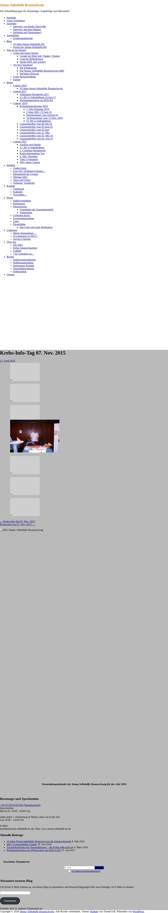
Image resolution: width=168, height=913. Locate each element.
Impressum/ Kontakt (23, 265)
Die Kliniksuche (28, 67)
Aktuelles (11, 23)
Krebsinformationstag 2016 (34, 106)
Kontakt (11, 186)
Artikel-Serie (19, 168)
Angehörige (13, 35)
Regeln (10, 256)
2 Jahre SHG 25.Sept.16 (39, 112)
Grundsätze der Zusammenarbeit (36, 209)
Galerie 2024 (20, 85)
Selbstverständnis (22, 200)
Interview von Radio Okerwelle (29, 26)
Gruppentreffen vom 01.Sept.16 (36, 126)
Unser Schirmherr (16, 20)
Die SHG (18, 245)
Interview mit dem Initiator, (27, 29)
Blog (9, 41)
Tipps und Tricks (22, 180)
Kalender (18, 191)
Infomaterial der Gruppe (25, 174)
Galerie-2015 (20, 141)
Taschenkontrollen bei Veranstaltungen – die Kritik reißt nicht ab (40, 847)
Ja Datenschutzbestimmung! (86, 871)
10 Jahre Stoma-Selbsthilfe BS (29, 44)
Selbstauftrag (20, 271)
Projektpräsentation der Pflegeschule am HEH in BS (34, 850)
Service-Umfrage (22, 239)
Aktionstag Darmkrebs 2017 (34, 94)
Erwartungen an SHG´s (25, 236)
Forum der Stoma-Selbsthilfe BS (30, 47)
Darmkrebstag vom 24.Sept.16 (42, 115)
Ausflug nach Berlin (30, 144)
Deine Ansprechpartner (25, 247)
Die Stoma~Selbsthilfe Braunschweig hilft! (42, 70)
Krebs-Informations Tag (32, 153)
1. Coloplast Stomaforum (33, 150)
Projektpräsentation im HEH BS (36, 100)
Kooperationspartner (23, 218)
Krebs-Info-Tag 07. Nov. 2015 (17, 521)
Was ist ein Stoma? (16, 50)
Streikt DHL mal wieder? (33, 62)
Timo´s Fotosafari (29, 159)
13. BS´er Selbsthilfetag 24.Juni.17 (38, 97)
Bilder (10, 82)
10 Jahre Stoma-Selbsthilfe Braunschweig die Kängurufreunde (39, 841)
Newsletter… (20, 194)
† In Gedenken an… (23, 253)
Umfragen (12, 230)
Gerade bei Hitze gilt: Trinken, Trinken (40, 56)
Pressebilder (19, 224)
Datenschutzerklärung (24, 259)
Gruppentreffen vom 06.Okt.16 (36, 124)
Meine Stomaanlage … (25, 233)
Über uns (11, 242)
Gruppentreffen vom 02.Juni (34, 129)
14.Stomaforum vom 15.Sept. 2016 (44, 118)
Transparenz (26, 212)
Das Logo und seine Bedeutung (36, 227)
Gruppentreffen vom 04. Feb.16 (36, 138)
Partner (17, 79)
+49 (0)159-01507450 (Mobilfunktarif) (20, 805)
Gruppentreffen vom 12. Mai (35, 132)
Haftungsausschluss (23, 262)
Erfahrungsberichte (23, 38)
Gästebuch (18, 188)
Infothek (11, 165)
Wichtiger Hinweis (29, 73)
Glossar (10, 274)
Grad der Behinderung (31, 59)
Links (16, 221)
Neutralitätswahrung (23, 268)
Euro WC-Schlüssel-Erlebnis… (29, 171)
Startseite (11, 17)
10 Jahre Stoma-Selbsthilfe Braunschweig (41, 88)
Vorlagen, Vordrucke (24, 183)
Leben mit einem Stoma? (26, 53)
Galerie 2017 (20, 91)
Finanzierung (20, 206)
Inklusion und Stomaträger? (27, 32)
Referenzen (19, 203)
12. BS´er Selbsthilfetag (38, 121)
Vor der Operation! (23, 64)
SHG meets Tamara (30, 162)
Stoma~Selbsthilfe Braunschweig (22, 5)
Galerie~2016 (20, 103)
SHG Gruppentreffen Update (22, 844)
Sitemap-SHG (20, 177)
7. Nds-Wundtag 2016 (37, 109)
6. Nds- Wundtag (28, 156)
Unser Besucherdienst (24, 76)
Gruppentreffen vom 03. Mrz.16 (36, 135)
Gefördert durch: (21, 215)
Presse (10, 197)
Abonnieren (10, 900)
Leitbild (17, 250)
